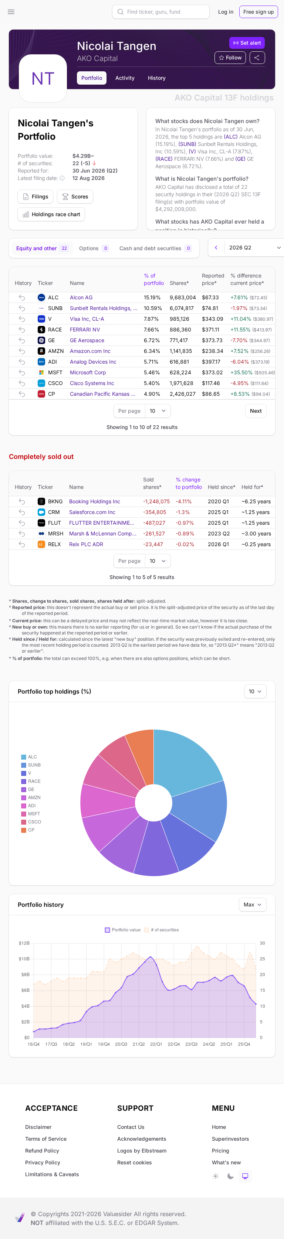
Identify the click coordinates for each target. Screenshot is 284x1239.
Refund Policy (42, 1150)
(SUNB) (187, 144)
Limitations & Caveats (52, 1174)
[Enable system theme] (245, 1176)
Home (219, 1127)
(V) (192, 151)
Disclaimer (38, 1127)
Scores (79, 196)
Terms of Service (46, 1139)
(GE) (240, 159)
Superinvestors (230, 1139)
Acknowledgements (141, 1139)
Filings (40, 196)
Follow (234, 57)
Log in (225, 11)
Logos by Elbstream (141, 1150)
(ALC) (231, 136)
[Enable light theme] (215, 1176)
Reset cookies (134, 1162)
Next (256, 411)
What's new (226, 1162)
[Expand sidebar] (11, 11)
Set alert (250, 43)
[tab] (42, 248)
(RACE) (164, 159)
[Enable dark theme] (230, 1176)
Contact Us (131, 1127)
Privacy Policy (42, 1162)
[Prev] (216, 247)
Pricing (220, 1150)
